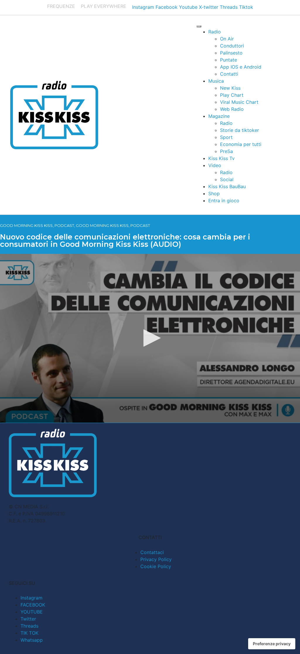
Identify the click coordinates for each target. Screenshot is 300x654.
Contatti (229, 74)
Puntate (228, 60)
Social (226, 179)
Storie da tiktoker (239, 130)
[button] (150, 338)
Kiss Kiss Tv (221, 158)
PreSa (226, 151)
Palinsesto (231, 53)
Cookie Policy (155, 566)
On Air (227, 39)
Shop (214, 193)
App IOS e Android (240, 67)
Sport (226, 137)
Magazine (219, 116)
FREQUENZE (61, 6)
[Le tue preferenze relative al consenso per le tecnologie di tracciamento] (271, 643)
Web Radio (232, 109)
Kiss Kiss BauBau (227, 186)
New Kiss (230, 88)
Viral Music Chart (239, 102)
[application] (150, 338)
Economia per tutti (240, 144)
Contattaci (152, 552)
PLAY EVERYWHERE (103, 6)
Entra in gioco (223, 200)
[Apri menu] (199, 26)
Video (214, 165)
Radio (214, 32)
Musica (216, 81)
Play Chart (231, 95)
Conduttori (232, 46)
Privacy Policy (156, 559)
